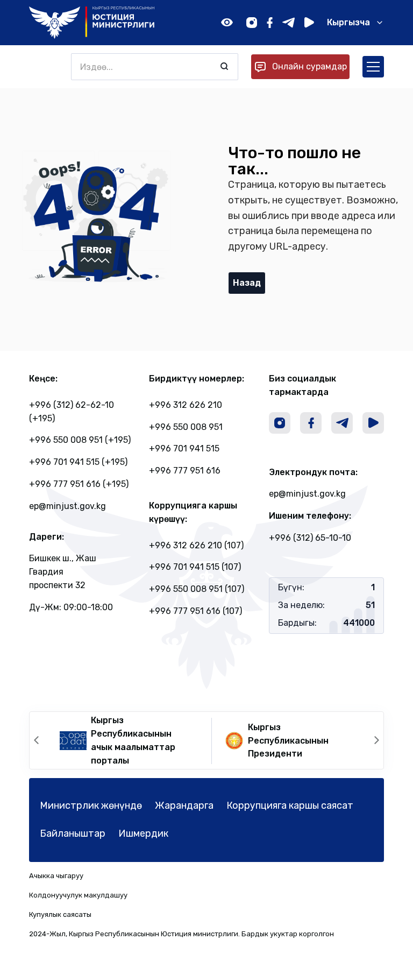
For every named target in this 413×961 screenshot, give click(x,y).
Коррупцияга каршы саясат (289, 805)
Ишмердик (143, 833)
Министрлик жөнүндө (91, 805)
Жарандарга (184, 805)
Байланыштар (72, 833)
